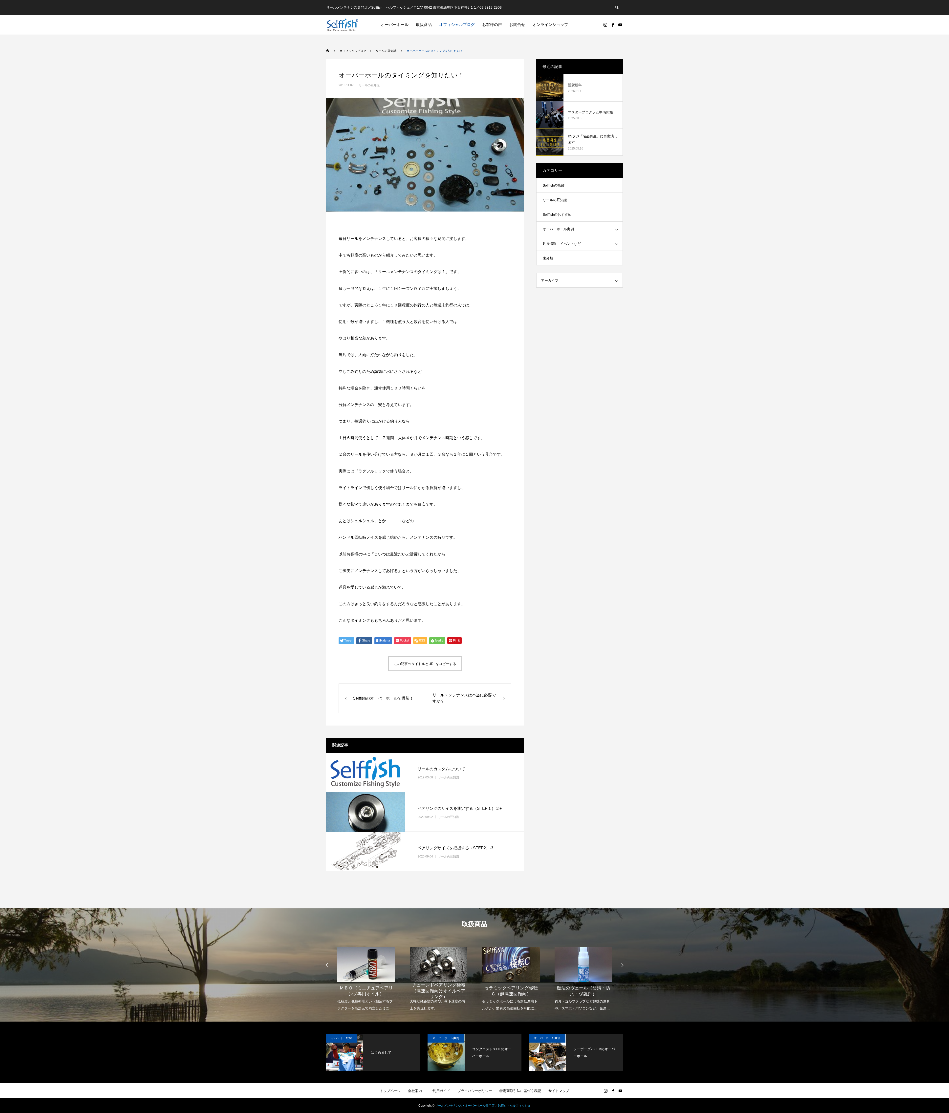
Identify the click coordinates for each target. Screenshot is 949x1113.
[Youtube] (620, 25)
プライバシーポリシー (474, 1091)
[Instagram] (605, 25)
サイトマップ (558, 1091)
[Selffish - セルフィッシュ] (342, 24)
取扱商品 (424, 24)
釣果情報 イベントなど (562, 244)
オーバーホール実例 (558, 229)
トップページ (390, 1091)
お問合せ (517, 24)
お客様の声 (492, 24)
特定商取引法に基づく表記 (520, 1091)
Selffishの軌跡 (553, 185)
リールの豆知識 (369, 85)
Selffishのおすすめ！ (559, 214)
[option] (366, 976)
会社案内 (415, 1091)
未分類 (548, 258)
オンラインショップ (550, 24)
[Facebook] (612, 25)
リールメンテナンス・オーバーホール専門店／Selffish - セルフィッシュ (483, 1105)
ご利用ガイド (439, 1091)
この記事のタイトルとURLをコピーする (425, 664)
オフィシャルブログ (457, 24)
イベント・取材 (341, 1038)
